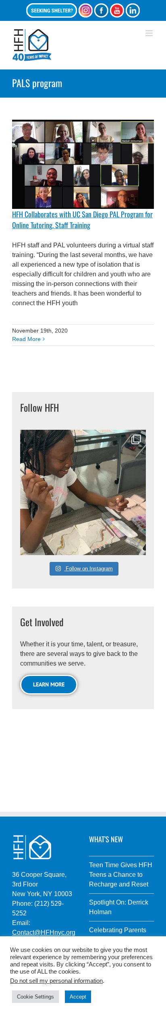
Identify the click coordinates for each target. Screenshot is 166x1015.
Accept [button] (78, 997)
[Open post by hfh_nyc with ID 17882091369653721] (83, 492)
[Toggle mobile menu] (149, 33)
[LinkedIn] (132, 10)
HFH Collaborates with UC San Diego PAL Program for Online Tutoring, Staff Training (82, 219)
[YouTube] (117, 10)
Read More (26, 339)
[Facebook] (101, 10)
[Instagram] (85, 10)
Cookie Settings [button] (35, 997)
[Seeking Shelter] (51, 10)
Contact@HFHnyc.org (43, 932)
